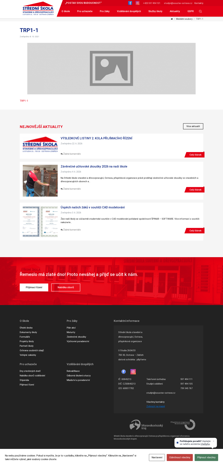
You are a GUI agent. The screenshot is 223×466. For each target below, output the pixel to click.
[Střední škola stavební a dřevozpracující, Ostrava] (38, 8)
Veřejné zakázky (28, 355)
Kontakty (198, 3)
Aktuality (175, 11)
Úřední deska (26, 327)
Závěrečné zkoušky (76, 336)
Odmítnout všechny (179, 457)
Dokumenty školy (28, 332)
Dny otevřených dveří (30, 371)
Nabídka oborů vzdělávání (32, 375)
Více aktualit (193, 126)
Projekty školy (27, 341)
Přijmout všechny (206, 457)
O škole (66, 11)
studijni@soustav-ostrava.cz (178, 3)
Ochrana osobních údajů (32, 350)
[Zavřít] (214, 441)
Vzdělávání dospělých (129, 11)
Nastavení (157, 457)
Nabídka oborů (66, 287)
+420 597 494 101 (151, 3)
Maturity (71, 332)
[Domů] (172, 19)
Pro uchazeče (84, 11)
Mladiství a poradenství (78, 380)
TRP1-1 (24, 100)
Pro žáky (105, 11)
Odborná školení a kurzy (79, 375)
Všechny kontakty (155, 402)
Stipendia (24, 380)
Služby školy (155, 11)
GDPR (191, 11)
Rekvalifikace (73, 371)
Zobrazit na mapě (155, 406)
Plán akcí (71, 327)
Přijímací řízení (34, 287)
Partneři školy (26, 346)
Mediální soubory (184, 19)
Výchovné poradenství (78, 341)
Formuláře (25, 336)
